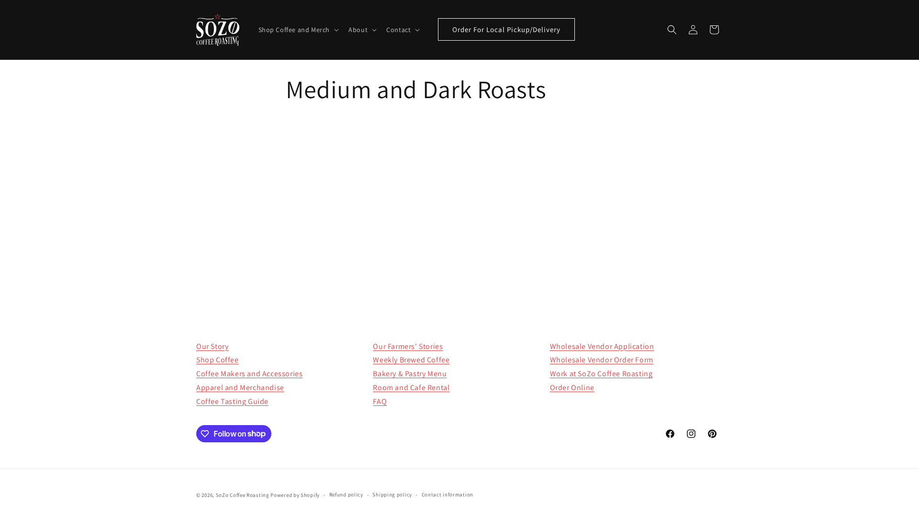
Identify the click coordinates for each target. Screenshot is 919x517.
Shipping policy (392, 494)
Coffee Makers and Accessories (249, 374)
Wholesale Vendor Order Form (601, 360)
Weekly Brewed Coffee (411, 360)
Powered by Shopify (295, 495)
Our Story (212, 346)
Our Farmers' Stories (408, 346)
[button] (298, 30)
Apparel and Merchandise (240, 387)
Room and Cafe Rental (411, 387)
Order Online (572, 387)
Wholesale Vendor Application (602, 346)
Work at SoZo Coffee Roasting (601, 374)
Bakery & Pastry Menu (410, 374)
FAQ (380, 401)
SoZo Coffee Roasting (242, 495)
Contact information (447, 494)
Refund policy (346, 494)
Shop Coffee (217, 360)
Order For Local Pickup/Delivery (506, 29)
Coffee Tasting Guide (232, 401)
